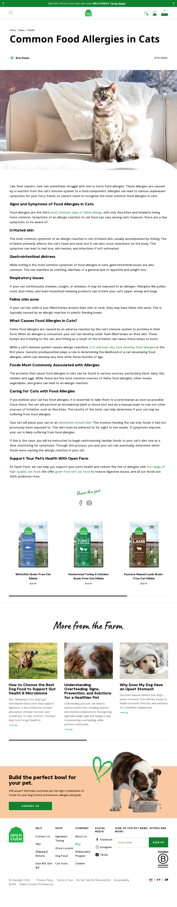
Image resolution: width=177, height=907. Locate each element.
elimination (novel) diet (75, 422)
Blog (78, 843)
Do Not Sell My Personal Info (93, 880)
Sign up (158, 842)
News (22, 30)
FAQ (38, 843)
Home (13, 30)
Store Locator (64, 848)
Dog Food (61, 855)
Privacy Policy (45, 880)
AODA (12, 884)
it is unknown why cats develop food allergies (122, 347)
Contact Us (42, 836)
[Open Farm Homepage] (88, 12)
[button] (11, 12)
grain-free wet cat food (72, 471)
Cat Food (61, 863)
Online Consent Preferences (36, 884)
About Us (81, 836)
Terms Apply (117, 3)
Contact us (30, 806)
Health (31, 30)
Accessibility (121, 880)
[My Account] (155, 14)
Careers (80, 863)
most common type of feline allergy (76, 212)
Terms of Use (65, 880)
